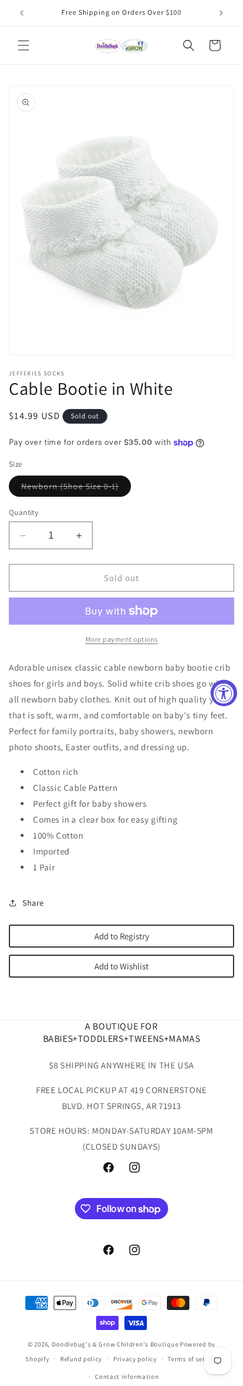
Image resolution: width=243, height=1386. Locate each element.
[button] (24, 45)
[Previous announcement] (22, 13)
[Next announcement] (221, 13)
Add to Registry (121, 936)
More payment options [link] (122, 639)
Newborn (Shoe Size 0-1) (76, 488)
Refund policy (81, 1359)
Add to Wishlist (121, 966)
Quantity (23, 512)
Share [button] (33, 902)
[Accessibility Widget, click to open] (224, 693)
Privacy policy (135, 1359)
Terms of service (192, 1359)
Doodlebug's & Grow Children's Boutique (115, 1344)
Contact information (127, 1376)
